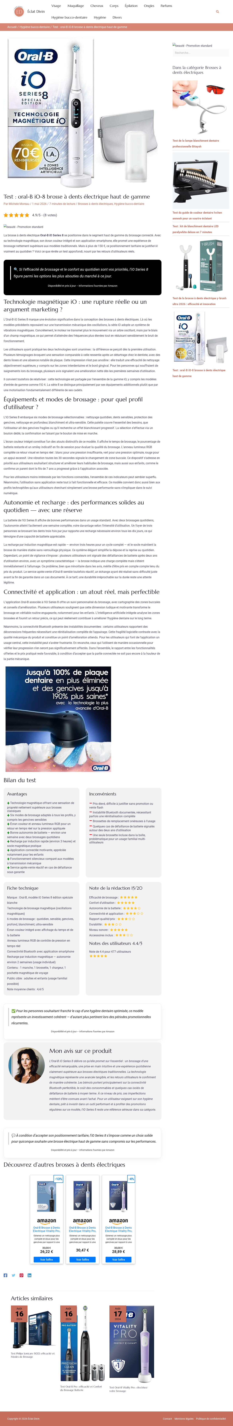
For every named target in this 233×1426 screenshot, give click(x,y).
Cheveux (96, 6)
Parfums (166, 6)
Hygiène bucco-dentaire (69, 17)
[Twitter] (13, 1275)
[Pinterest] (21, 1275)
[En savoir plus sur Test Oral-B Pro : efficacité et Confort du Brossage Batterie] (82, 1343)
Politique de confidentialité (211, 1418)
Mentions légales (184, 1418)
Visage (56, 6)
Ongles (149, 6)
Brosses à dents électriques (95, 204)
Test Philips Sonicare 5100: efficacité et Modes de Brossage (33, 1355)
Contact (167, 1418)
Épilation (131, 6)
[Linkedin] (29, 1275)
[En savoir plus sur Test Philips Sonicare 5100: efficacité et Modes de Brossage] (33, 1327)
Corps (114, 6)
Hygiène (100, 17)
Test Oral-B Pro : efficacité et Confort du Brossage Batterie (81, 1388)
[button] (217, 11)
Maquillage (76, 6)
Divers (117, 17)
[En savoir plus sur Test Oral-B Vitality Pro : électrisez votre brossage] (131, 1344)
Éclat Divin (36, 11)
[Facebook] (5, 1275)
